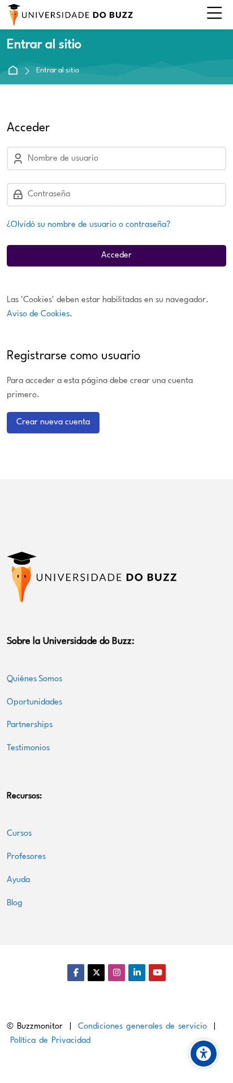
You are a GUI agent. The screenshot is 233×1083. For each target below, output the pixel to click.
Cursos (20, 834)
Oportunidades (34, 702)
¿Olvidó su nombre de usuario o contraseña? (88, 225)
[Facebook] (75, 972)
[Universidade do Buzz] (70, 14)
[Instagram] (116, 972)
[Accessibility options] (203, 1053)
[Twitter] (96, 972)
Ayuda (18, 880)
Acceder (116, 255)
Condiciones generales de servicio (142, 1026)
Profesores (26, 857)
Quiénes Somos (34, 679)
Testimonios (28, 748)
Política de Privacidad (50, 1041)
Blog (15, 903)
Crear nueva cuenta (53, 422)
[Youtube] (157, 972)
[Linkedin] (136, 972)
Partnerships (30, 725)
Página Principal (15, 70)
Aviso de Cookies (38, 314)
